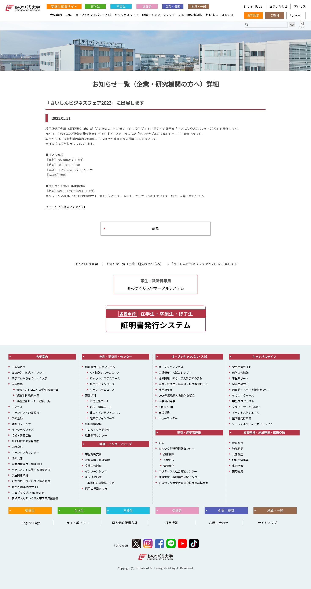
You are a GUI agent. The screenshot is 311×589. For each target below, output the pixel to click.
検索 (296, 15)
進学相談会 (165, 390)
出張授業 (164, 413)
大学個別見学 (167, 401)
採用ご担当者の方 (96, 488)
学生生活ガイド (241, 367)
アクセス (300, 6)
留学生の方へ (240, 384)
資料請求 (253, 15)
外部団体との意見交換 (25, 441)
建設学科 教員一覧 (28, 395)
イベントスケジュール (245, 413)
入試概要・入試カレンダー (175, 373)
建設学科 (90, 395)
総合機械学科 (93, 424)
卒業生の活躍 (93, 466)
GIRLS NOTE (166, 407)
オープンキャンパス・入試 (93, 15)
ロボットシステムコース (105, 378)
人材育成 (168, 460)
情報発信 (168, 466)
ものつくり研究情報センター (176, 448)
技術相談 (168, 454)
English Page (253, 6)
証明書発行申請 (241, 418)
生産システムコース (102, 390)
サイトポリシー (77, 522)
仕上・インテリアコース (105, 413)
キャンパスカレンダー (25, 452)
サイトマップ (267, 522)
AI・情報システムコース (105, 373)
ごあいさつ (18, 367)
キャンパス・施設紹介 (25, 413)
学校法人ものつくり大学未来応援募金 (35, 498)
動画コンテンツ (21, 424)
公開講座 (237, 454)
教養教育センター (96, 435)
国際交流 (237, 471)
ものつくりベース (243, 395)
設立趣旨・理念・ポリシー (28, 373)
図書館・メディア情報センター (251, 390)
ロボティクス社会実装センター (178, 471)
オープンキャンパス (171, 367)
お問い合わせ (278, 6)
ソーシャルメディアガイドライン (252, 424)
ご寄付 (274, 15)
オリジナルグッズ (23, 430)
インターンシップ (96, 471)
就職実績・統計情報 (97, 460)
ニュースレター (168, 418)
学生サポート (240, 378)
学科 (69, 15)
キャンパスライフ (126, 15)
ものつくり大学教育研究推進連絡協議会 (183, 483)
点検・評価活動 (21, 435)
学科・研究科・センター (115, 356)
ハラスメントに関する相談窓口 (31, 470)
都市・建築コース (101, 407)
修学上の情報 (240, 373)
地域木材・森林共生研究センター (179, 477)
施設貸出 (17, 447)
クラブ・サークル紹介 (246, 407)
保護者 (147, 6)
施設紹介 (227, 15)
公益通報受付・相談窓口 (27, 464)
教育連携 (237, 443)
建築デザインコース (102, 418)
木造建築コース (99, 401)
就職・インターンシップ (158, 15)
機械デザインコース (102, 384)
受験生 (30, 510)
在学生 (95, 6)
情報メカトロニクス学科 (100, 367)
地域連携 (212, 15)
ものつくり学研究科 (97, 430)
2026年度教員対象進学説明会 (177, 395)
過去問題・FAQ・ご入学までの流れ (180, 378)
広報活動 (17, 418)
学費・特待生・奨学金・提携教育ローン (183, 384)
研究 (161, 443)
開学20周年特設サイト (25, 487)
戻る (155, 228)
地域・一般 (198, 6)
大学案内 (56, 15)
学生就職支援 (93, 454)
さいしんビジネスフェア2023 (65, 207)
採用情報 (171, 522)
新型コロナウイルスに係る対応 (31, 481)
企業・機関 (172, 6)
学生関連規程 (20, 475)
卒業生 (121, 6)
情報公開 (17, 458)
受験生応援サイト (64, 6)
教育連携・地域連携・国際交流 (264, 432)
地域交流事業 (240, 460)
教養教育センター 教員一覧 (33, 401)
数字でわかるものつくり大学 (29, 378)
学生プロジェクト (243, 401)
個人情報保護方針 (124, 522)
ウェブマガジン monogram (28, 492)
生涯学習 (237, 466)
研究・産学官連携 (190, 15)
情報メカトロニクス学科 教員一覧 (37, 390)
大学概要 (17, 384)
